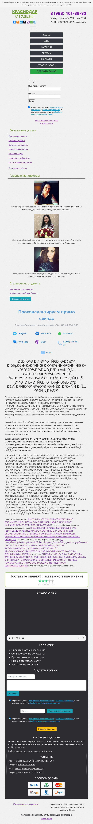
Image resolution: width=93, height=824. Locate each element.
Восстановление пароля (46, 120)
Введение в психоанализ (21, 289)
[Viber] (28, 22)
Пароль (31, 93)
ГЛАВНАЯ (46, 35)
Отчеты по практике (18, 145)
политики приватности (51, 110)
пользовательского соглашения (41, 701)
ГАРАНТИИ (46, 47)
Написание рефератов (19, 158)
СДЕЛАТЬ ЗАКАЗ (46, 71)
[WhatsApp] (31, 22)
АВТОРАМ (46, 53)
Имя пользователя (37, 86)
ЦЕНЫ (46, 41)
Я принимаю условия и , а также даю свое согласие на (47, 110)
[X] (24, 22)
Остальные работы (18, 168)
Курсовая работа (17, 140)
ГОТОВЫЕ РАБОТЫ (47, 65)
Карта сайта (46, 818)
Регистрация (46, 123)
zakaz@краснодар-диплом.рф (29, 768)
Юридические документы (25, 804)
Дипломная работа (18, 136)
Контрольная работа (18, 149)
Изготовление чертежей (20, 162)
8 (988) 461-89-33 (68, 13)
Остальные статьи (20, 299)
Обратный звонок (46, 729)
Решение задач (16, 153)
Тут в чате (23, 342)
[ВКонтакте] (14, 22)
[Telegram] (34, 22)
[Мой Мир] (21, 22)
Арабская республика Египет (24, 293)
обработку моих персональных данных (44, 703)
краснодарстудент (24, 14)
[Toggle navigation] (33, 29)
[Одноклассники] (17, 22)
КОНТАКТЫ (46, 59)
